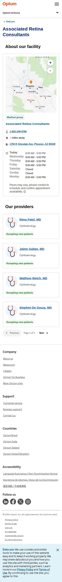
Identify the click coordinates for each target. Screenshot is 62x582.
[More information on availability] (25, 191)
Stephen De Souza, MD (36, 307)
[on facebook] (13, 502)
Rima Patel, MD (30, 219)
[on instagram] (28, 502)
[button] (31, 82)
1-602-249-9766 (18, 131)
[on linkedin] (6, 502)
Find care (10, 22)
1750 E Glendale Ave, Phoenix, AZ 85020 (32, 144)
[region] (31, 85)
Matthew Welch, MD (33, 278)
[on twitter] (20, 502)
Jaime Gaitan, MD (32, 249)
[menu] (56, 4)
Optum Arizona (11, 13)
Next (41, 333)
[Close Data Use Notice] (57, 550)
